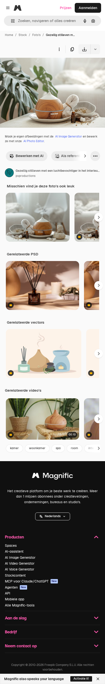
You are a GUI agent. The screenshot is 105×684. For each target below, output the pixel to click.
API (7, 593)
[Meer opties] (59, 49)
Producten (14, 536)
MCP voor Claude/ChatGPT (31, 581)
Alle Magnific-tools (19, 605)
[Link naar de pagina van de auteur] (9, 173)
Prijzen (65, 8)
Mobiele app (14, 599)
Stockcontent (15, 575)
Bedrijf (11, 631)
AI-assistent (14, 551)
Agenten (15, 587)
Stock (23, 35)
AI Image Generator (68, 136)
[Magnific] (52, 476)
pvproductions (25, 176)
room (74, 448)
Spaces (11, 545)
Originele (32, 65)
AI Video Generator (19, 563)
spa (58, 448)
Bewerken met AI (29, 156)
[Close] (98, 679)
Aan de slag (16, 617)
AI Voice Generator (19, 569)
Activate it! (81, 679)
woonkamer (37, 448)
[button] (52, 516)
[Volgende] (85, 156)
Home (9, 35)
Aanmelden (88, 8)
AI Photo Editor (33, 141)
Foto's (36, 35)
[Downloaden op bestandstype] (95, 49)
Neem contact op (21, 645)
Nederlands (53, 516)
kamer (14, 448)
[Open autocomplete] (11, 21)
